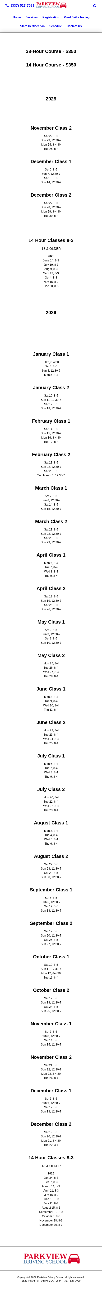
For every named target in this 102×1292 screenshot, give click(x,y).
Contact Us (74, 26)
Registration (50, 17)
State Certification (32, 26)
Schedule (55, 26)
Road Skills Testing (76, 17)
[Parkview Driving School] (51, 5)
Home (17, 17)
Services (32, 17)
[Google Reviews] (95, 5)
